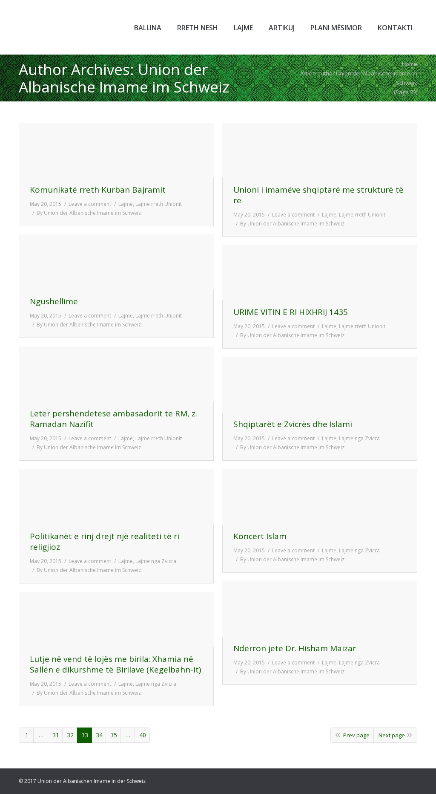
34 (99, 735)
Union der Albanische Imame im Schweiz (124, 78)
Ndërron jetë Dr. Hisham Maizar (294, 648)
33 (84, 735)
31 (55, 735)
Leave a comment (90, 204)
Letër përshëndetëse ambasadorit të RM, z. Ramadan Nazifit (113, 419)
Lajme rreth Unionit (158, 204)
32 (70, 735)
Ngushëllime (54, 301)
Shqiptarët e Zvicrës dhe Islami (292, 424)
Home (409, 64)
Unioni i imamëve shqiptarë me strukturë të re (318, 195)
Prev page (356, 735)
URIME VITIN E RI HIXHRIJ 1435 (290, 312)
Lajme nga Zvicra (359, 438)
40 (142, 735)
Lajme (125, 204)
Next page (392, 735)
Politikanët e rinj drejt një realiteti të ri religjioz (104, 541)
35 (113, 735)
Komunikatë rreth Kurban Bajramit (98, 190)
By (89, 213)
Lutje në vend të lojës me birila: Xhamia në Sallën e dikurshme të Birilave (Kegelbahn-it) (115, 664)
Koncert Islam (260, 536)
